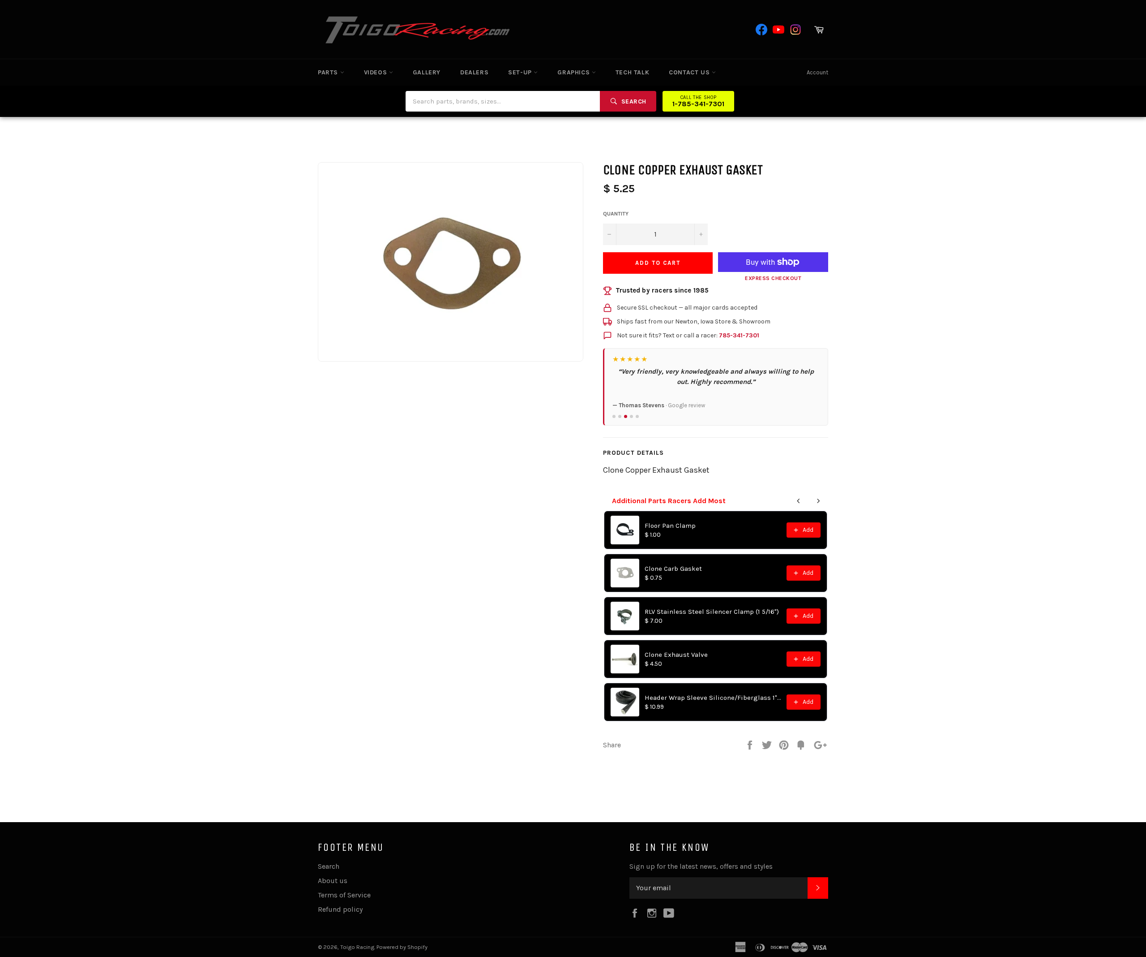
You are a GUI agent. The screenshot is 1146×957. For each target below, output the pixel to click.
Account (817, 72)
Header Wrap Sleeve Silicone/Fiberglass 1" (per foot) (713, 698)
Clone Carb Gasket (673, 569)
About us (332, 880)
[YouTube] (778, 29)
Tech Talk (632, 72)
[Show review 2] (619, 416)
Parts (329, 72)
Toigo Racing (357, 947)
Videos (376, 72)
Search (328, 866)
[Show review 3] (625, 416)
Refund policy (340, 909)
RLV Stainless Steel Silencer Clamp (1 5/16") (712, 612)
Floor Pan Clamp (670, 526)
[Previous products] (798, 501)
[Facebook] (761, 29)
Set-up (521, 72)
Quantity (616, 214)
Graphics (574, 72)
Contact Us (690, 72)
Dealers (474, 72)
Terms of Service (344, 895)
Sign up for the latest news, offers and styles (701, 866)
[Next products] (818, 501)
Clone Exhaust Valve (676, 655)
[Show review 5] (637, 416)
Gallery (426, 72)
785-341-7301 (739, 335)
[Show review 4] (631, 416)
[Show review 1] (614, 416)
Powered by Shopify (402, 947)
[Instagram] (795, 29)
